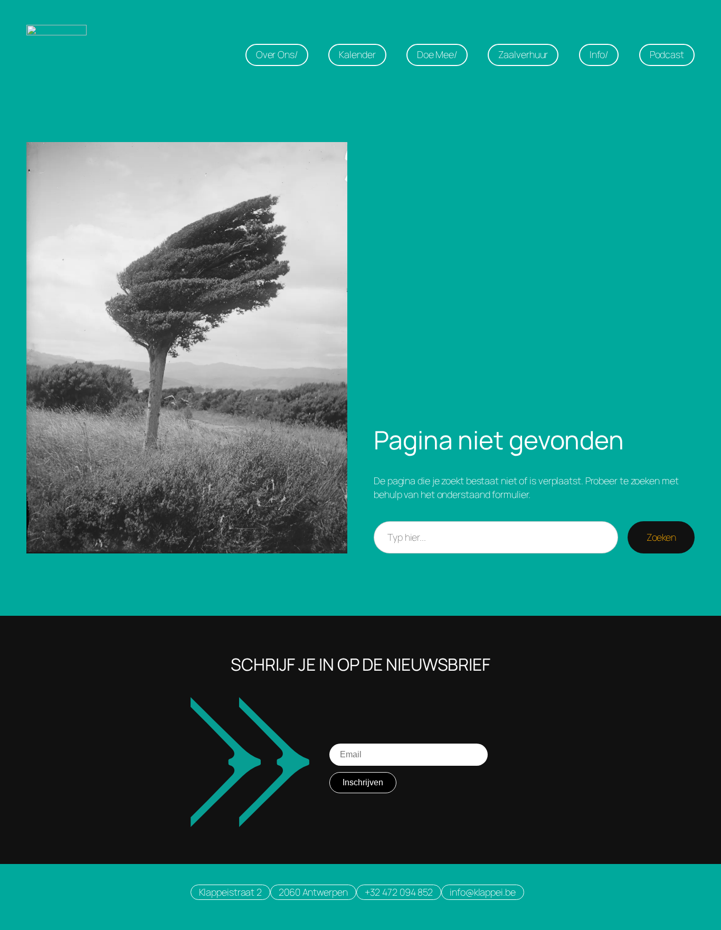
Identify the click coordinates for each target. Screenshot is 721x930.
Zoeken (661, 537)
